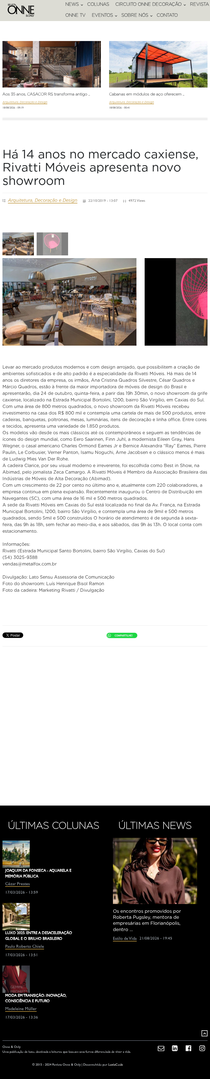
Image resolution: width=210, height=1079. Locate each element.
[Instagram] (202, 1045)
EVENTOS (102, 15)
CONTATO (167, 15)
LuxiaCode (115, 1064)
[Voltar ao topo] (205, 1033)
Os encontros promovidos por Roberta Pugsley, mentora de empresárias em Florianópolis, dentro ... (147, 920)
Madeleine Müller (21, 1009)
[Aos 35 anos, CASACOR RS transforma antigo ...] (51, 74)
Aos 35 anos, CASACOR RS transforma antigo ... (46, 94)
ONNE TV (75, 15)
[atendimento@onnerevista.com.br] (161, 1045)
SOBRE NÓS (134, 15)
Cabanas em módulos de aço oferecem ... (146, 94)
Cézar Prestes (17, 884)
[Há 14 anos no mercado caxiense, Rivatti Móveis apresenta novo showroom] (69, 302)
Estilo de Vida (125, 939)
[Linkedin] (175, 1045)
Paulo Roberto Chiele (24, 947)
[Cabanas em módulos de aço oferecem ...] (158, 69)
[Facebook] (188, 1045)
